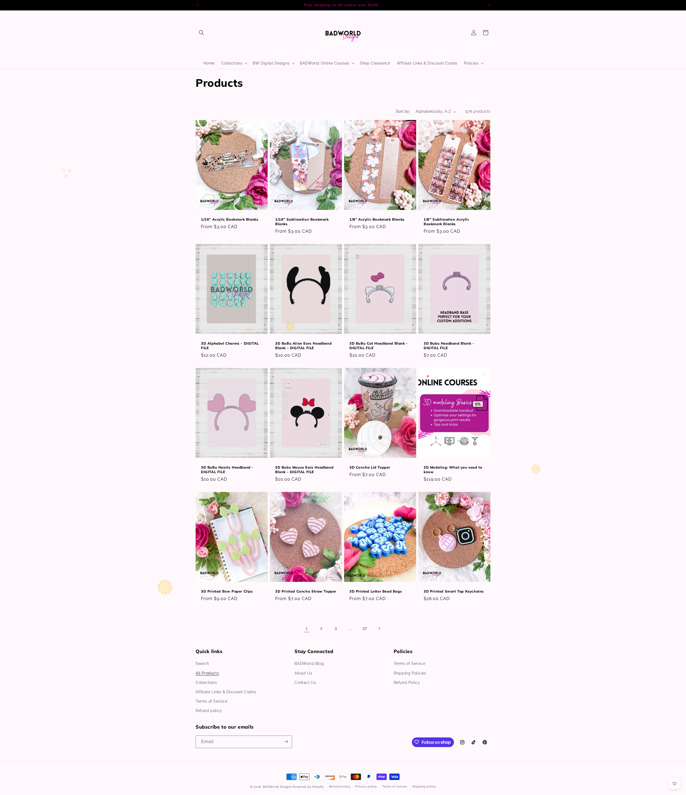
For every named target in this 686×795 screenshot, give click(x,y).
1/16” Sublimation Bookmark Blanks (302, 221)
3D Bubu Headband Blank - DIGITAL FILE (449, 345)
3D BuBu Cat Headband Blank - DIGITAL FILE (378, 345)
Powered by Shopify (308, 787)
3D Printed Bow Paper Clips (227, 591)
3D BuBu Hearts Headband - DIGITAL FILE (227, 469)
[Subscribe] (286, 741)
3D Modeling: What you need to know (453, 469)
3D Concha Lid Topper (369, 467)
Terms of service (394, 786)
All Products (207, 673)
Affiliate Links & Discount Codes (226, 692)
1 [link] (307, 628)
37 (365, 628)
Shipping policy (424, 786)
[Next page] (379, 628)
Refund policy (209, 711)
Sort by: (403, 111)
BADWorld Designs (277, 787)
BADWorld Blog (309, 664)
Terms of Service (212, 701)
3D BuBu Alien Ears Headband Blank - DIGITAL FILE (303, 345)
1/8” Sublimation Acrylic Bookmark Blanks (446, 221)
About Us (303, 673)
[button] (201, 33)
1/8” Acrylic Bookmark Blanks (377, 219)
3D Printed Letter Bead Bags (375, 591)
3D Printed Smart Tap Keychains (454, 591)
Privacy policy (366, 786)
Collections (206, 682)
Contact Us (305, 682)
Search (202, 664)
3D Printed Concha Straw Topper (305, 591)
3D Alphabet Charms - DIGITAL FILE (230, 345)
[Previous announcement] (197, 5)
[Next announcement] (488, 5)
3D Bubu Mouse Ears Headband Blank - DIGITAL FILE (304, 469)
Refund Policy (407, 682)
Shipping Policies (410, 673)
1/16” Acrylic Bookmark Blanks (229, 219)
